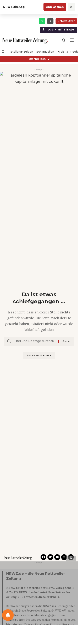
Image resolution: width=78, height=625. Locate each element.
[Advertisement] (39, 594)
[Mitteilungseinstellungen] (8, 615)
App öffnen (55, 6)
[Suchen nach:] (34, 341)
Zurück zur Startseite (39, 355)
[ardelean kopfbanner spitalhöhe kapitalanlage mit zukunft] (39, 85)
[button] (39, 59)
